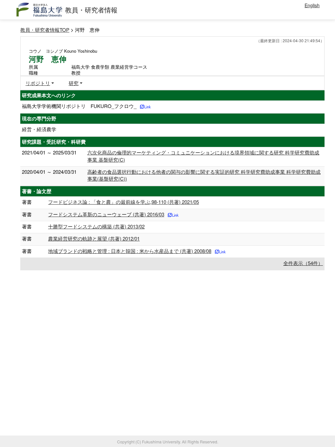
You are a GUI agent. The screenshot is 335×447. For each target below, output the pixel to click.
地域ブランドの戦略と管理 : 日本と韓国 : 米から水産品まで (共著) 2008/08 (129, 250)
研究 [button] (74, 83)
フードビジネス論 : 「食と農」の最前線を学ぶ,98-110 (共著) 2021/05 (123, 201)
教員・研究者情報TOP (44, 29)
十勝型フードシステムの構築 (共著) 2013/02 (96, 226)
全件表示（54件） (303, 262)
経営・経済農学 (39, 129)
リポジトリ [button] (38, 83)
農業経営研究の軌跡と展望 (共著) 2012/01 (94, 238)
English (312, 5)
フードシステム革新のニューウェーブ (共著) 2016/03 (106, 214)
